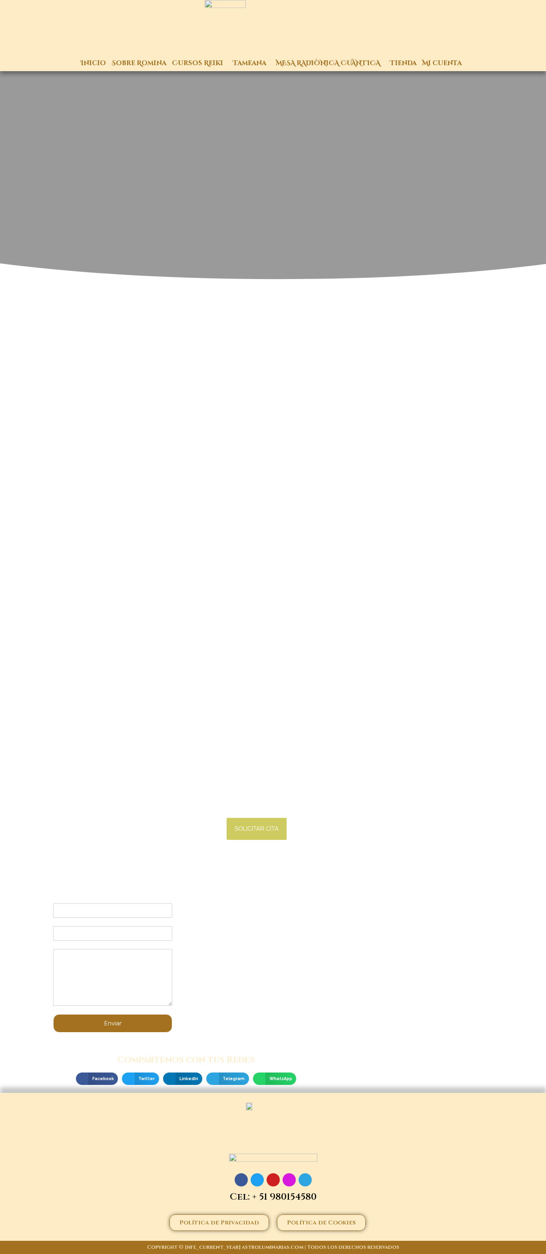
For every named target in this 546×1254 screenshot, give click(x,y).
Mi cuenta (442, 63)
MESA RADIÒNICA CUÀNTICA (328, 63)
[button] (257, 829)
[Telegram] (305, 1179)
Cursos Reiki (197, 63)
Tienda (403, 63)
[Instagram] (289, 1179)
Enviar (113, 1023)
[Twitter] (257, 1179)
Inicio (93, 63)
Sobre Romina (139, 63)
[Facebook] (241, 1179)
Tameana (249, 63)
